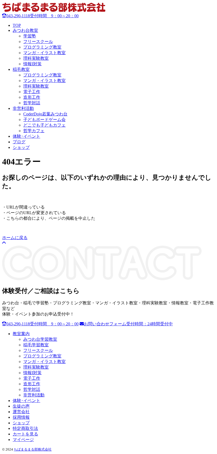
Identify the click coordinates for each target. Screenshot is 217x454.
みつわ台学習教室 (40, 339)
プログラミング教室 (42, 47)
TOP (17, 25)
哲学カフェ (33, 130)
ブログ (19, 142)
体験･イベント (26, 136)
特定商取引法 (25, 428)
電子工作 (31, 91)
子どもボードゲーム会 (44, 119)
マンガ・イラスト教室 (44, 52)
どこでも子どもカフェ (44, 125)
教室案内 (21, 333)
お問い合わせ (128, 324)
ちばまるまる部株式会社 (33, 449)
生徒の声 (21, 406)
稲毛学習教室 (36, 345)
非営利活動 (23, 108)
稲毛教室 (21, 69)
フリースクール (38, 41)
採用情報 (21, 417)
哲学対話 (31, 103)
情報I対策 (32, 64)
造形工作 (31, 97)
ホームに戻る (15, 237)
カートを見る (25, 434)
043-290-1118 (42, 16)
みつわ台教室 (25, 30)
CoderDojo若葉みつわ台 (45, 114)
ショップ (21, 147)
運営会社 (21, 411)
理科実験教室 (36, 58)
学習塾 (29, 36)
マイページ (23, 439)
